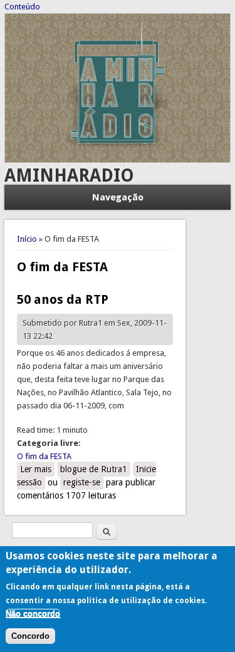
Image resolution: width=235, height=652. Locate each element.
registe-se (81, 482)
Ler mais (37, 469)
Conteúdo (22, 6)
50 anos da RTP (62, 299)
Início (27, 239)
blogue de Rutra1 (93, 469)
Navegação (118, 197)
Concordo (30, 636)
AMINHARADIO (69, 175)
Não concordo (33, 613)
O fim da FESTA (44, 456)
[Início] (117, 160)
